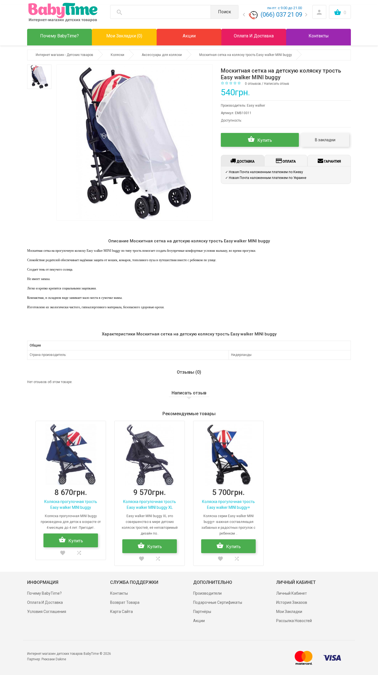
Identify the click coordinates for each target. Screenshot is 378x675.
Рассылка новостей (294, 620)
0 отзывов (253, 84)
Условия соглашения (46, 611)
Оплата (289, 161)
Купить (264, 140)
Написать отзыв (276, 84)
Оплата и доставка (45, 602)
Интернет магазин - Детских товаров (64, 55)
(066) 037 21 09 (281, 14)
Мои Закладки (289, 611)
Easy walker (256, 105)
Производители (207, 593)
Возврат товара (124, 602)
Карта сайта (121, 611)
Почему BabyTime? (44, 593)
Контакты (119, 593)
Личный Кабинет (291, 593)
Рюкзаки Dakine (54, 659)
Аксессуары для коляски (162, 55)
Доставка (245, 161)
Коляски (117, 55)
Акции (199, 620)
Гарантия (332, 161)
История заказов (291, 602)
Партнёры (202, 611)
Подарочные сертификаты (217, 602)
